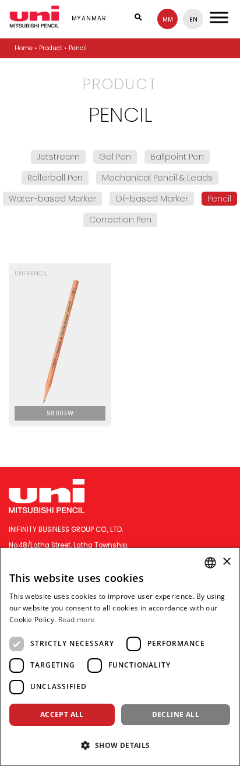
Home (24, 48)
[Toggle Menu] (219, 17)
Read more (77, 619)
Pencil (219, 198)
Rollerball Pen (55, 177)
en (193, 19)
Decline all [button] (175, 714)
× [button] (226, 561)
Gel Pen (115, 157)
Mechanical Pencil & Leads (157, 177)
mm (168, 19)
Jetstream (58, 157)
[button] (120, 745)
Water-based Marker (52, 198)
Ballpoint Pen (177, 157)
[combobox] (210, 563)
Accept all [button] (62, 714)
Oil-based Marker (151, 198)
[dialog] (120, 657)
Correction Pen (120, 219)
